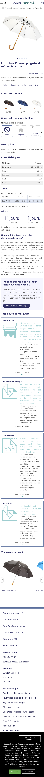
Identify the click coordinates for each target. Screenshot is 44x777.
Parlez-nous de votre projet (16, 306)
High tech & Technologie (14, 702)
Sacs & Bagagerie (11, 721)
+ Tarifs (4, 85)
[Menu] (1, 3)
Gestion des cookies (13, 632)
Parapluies (39, 8)
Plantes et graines (11, 730)
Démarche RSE (10, 639)
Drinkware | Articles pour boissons (18, 712)
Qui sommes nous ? (13, 613)
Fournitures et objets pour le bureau (19, 698)
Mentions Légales (11, 619)
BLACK (8, 112)
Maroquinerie (9, 726)
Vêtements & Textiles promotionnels (19, 716)
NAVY (23, 112)
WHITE (36, 112)
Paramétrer (29, 771)
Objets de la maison (12, 707)
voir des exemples (22, 372)
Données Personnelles (14, 626)
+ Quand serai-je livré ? (30, 85)
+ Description (14, 85)
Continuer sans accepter (29, 738)
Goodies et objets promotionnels (19, 8)
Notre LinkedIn (10, 645)
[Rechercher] (5, 3)
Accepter (14, 771)
